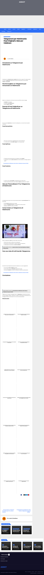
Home (26, 571)
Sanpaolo (35, 29)
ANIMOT (22, 2)
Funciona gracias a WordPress (4, 572)
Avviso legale (29, 571)
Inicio (5, 29)
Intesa (9, 29)
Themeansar (14, 572)
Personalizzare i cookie (40, 573)
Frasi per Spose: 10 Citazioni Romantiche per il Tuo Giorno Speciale (8, 511)
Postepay (29, 29)
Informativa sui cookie (40, 571)
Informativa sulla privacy (4, 556)
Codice (14, 29)
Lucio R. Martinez (10, 58)
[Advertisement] (22, 8)
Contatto (9, 31)
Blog (40, 29)
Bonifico (23, 29)
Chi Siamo (3, 31)
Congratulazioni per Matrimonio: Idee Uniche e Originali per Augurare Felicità (24, 511)
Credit (18, 29)
